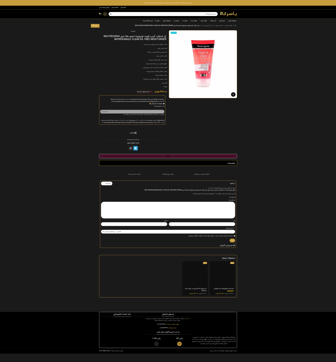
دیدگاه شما (231, 200)
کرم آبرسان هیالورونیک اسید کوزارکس (224, 289)
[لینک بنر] (168, 3)
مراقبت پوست (228, 26)
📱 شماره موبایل (230, 228)
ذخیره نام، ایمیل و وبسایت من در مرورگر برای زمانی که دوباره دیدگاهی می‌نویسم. (210, 236)
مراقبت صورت (219, 26)
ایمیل (165, 221)
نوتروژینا (133, 31)
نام (234, 221)
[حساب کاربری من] (105, 14)
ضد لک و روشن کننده (207, 26)
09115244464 (164, 328)
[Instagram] (131, 148)
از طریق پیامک (158, 106)
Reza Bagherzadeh (104, 351)
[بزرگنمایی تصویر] (233, 94)
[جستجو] (111, 14)
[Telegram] (135, 148)
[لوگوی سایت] (228, 14)
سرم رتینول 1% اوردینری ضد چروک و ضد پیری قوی (196, 289)
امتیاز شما (232, 197)
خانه (235, 26)
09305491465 (161, 324)
